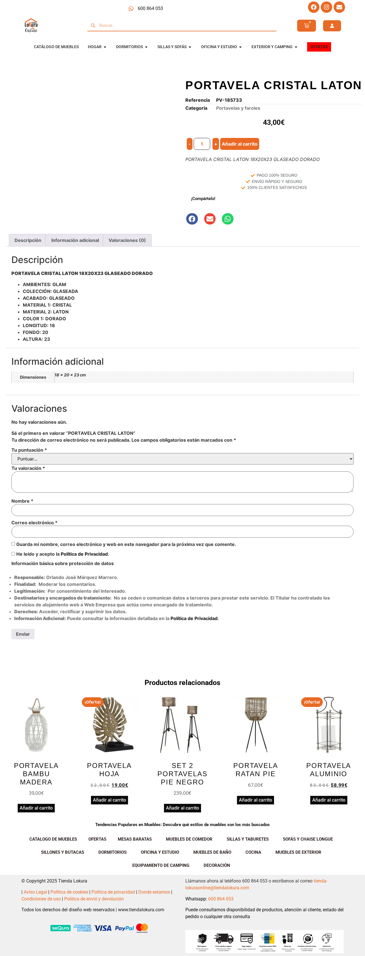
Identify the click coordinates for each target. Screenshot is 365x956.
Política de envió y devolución (94, 899)
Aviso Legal (35, 892)
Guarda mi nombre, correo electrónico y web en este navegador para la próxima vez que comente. (126, 544)
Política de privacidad (113, 892)
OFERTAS (97, 839)
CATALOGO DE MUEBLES (53, 839)
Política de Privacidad (84, 554)
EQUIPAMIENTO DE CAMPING (160, 865)
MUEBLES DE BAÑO (212, 852)
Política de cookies (69, 892)
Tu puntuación (29, 450)
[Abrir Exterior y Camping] (296, 47)
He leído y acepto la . (62, 554)
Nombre (22, 501)
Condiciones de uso (41, 899)
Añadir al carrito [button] (36, 808)
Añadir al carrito (239, 144)
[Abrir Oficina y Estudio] (240, 47)
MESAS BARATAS (135, 839)
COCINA (253, 852)
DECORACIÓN (217, 865)
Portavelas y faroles (238, 108)
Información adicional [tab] (75, 240)
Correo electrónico (34, 522)
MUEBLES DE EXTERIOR (298, 852)
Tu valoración (28, 468)
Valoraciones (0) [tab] (127, 240)
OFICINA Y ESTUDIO (160, 852)
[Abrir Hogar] (105, 47)
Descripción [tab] (28, 240)
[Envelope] (339, 7)
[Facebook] (313, 7)
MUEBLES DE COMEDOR (189, 839)
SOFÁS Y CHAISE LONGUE (308, 839)
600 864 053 (221, 899)
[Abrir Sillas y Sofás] (190, 47)
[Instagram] (326, 7)
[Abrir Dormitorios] (146, 47)
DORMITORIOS (112, 852)
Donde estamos (154, 892)
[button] (192, 219)
